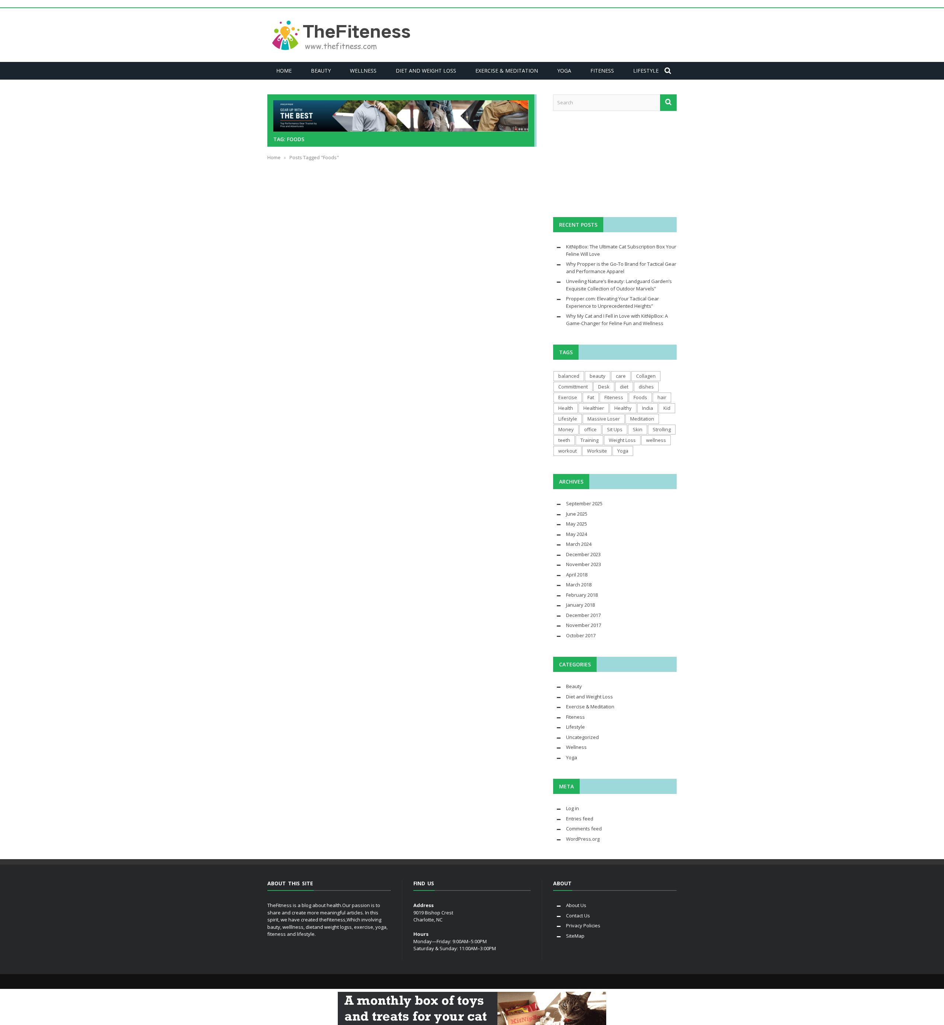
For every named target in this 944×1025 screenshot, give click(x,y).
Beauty (321, 70)
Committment (573, 386)
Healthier (593, 408)
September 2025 (584, 503)
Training (589, 440)
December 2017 (583, 615)
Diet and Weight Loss (426, 70)
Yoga (564, 70)
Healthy (623, 408)
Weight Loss (622, 440)
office (590, 429)
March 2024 (578, 544)
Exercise (567, 397)
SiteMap (575, 935)
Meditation (642, 418)
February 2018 (582, 595)
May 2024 (576, 534)
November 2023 (583, 564)
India (647, 408)
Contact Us (578, 915)
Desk (604, 386)
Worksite (597, 450)
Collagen (646, 376)
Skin (637, 429)
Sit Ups (614, 429)
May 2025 (576, 523)
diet (624, 386)
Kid (666, 408)
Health (565, 408)
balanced (568, 376)
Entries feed (579, 818)
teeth (564, 440)
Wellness (363, 70)
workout (567, 450)
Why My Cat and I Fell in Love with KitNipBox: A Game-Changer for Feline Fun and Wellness (617, 320)
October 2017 (581, 635)
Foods (640, 397)
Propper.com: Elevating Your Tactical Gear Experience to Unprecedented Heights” (612, 302)
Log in (572, 808)
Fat (590, 397)
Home (284, 70)
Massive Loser (603, 418)
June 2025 (576, 513)
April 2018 (576, 574)
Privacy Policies (583, 925)
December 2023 (583, 554)
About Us (576, 905)
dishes (646, 386)
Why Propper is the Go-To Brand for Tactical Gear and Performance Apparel (621, 268)
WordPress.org (583, 839)
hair (661, 397)
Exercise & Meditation (506, 70)
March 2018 (578, 584)
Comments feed (584, 828)
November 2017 (583, 625)
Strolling (662, 429)
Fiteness (602, 70)
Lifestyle (646, 70)
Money (566, 429)
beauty (597, 376)
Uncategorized (582, 737)
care (621, 376)
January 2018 (580, 605)
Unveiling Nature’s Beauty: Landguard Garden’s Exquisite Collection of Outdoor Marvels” (619, 285)
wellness (656, 440)
